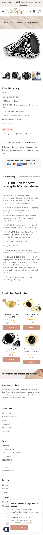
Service (4, 492)
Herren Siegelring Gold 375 (11, 315)
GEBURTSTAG (7, 460)
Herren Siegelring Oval (31, 315)
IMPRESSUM (6, 424)
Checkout (5, 485)
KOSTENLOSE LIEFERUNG (11, 453)
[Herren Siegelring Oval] (31, 305)
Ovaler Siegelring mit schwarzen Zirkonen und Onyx (32, 351)
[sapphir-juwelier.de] (15, 11)
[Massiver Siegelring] (11, 340)
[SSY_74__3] (21, 45)
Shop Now (23, 5)
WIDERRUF (6, 431)
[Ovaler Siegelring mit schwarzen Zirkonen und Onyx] (31, 340)
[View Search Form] (30, 11)
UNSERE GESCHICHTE (10, 417)
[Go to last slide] (3, 76)
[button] (6, 75)
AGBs (4, 420)
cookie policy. (26, 522)
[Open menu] (3, 11)
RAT (3, 463)
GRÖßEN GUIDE (8, 471)
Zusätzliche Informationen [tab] (29, 176)
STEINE (4, 467)
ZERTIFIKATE (6, 456)
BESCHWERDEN (8, 449)
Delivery (5, 488)
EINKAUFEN (6, 445)
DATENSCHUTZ (8, 413)
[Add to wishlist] (18, 300)
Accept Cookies (19, 528)
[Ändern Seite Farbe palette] (7, 529)
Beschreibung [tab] (9, 176)
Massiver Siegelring (11, 349)
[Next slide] (39, 76)
